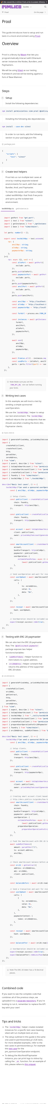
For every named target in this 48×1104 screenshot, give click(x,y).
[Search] (45, 7)
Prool (37, 36)
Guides (26, 7)
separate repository (26, 1000)
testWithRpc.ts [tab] (8, 208)
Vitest (20, 70)
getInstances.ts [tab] (22, 208)
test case (13, 1048)
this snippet (30, 1064)
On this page (38, 12)
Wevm (23, 54)
